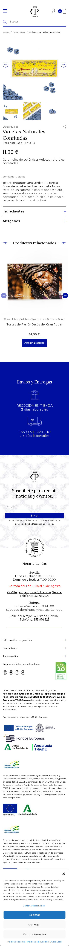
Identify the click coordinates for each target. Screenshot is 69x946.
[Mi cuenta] (53, 12)
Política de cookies (16, 941)
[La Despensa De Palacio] (34, 11)
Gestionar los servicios (34, 905)
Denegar (34, 924)
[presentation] (5, 65)
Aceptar (34, 914)
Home (6, 32)
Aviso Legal (56, 941)
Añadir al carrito (34, 342)
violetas (20, 176)
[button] (63, 874)
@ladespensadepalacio (26, 664)
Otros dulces (19, 32)
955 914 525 (42, 596)
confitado (9, 176)
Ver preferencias (34, 934)
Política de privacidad (38, 941)
